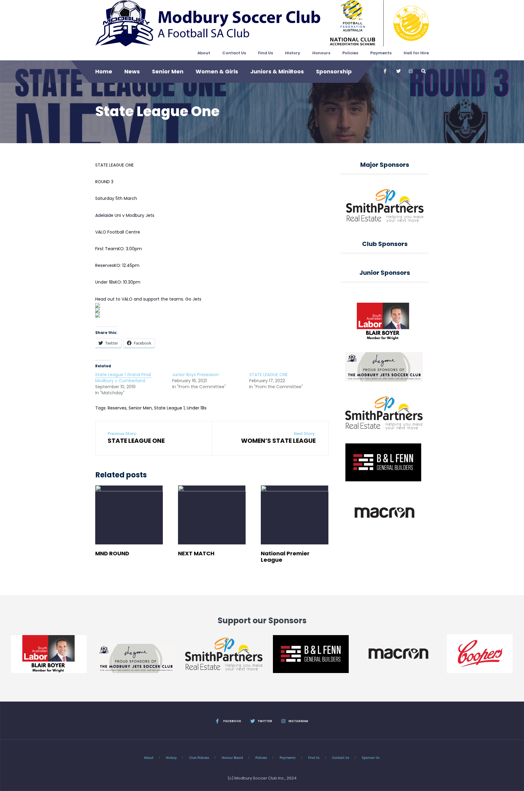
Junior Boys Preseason (195, 375)
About (203, 53)
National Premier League (285, 557)
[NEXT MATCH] (212, 514)
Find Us (265, 53)
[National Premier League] (294, 514)
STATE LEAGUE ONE (268, 375)
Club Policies (199, 758)
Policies (350, 53)
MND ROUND (112, 553)
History (292, 53)
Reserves (117, 408)
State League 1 (169, 408)
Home (103, 71)
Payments (380, 53)
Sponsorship (334, 71)
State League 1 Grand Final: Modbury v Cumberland (123, 378)
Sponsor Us (371, 758)
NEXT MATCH (196, 553)
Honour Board (232, 758)
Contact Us (234, 53)
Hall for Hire (416, 53)
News (132, 71)
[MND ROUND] (129, 514)
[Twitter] (398, 71)
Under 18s (197, 408)
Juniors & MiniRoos (277, 71)
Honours (321, 53)
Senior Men (167, 71)
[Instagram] (410, 71)
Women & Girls (217, 71)
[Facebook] (385, 71)
